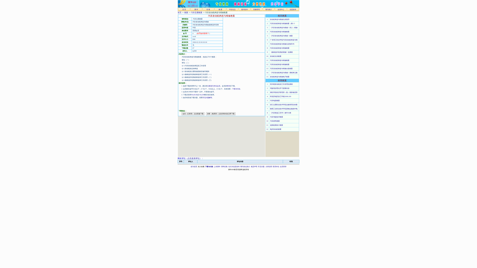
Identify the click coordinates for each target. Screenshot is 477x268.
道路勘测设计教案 (276, 125)
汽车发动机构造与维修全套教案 (281, 68)
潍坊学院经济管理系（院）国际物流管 (284, 92)
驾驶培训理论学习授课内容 (279, 88)
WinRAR (194, 95)
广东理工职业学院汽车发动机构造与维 (284, 40)
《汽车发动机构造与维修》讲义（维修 (284, 28)
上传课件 (217, 167)
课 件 (196, 9)
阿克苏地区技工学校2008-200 (280, 96)
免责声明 (254, 167)
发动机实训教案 (275, 56)
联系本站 (276, 167)
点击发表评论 (193, 158)
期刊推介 (268, 9)
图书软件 (244, 9)
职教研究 (256, 9)
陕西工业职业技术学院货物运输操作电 (284, 109)
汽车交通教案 (196, 13)
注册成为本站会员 (213, 86)
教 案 (220, 9)
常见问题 (261, 167)
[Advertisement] (244, 35)
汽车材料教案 (275, 121)
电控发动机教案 (275, 129)
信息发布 (293, 9)
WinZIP (201, 95)
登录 (228, 86)
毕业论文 (232, 9)
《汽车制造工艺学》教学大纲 (280, 113)
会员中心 (281, 9)
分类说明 (269, 167)
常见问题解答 (207, 98)
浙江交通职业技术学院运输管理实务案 (284, 105)
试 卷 (208, 9)
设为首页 (194, 167)
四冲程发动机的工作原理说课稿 (281, 84)
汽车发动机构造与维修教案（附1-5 (282, 23)
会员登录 (283, 167)
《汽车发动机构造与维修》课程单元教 (284, 73)
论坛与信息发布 (234, 167)
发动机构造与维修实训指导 (279, 19)
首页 (179, 13)
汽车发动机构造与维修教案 (279, 32)
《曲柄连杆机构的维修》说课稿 (281, 52)
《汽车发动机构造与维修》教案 (281, 36)
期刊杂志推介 (245, 167)
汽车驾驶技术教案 (276, 117)
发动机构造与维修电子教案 (279, 77)
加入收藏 (201, 167)
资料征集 (224, 167)
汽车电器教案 (275, 100)
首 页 (184, 9)
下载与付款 (236, 89)
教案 (186, 13)
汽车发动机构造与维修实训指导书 (282, 44)
